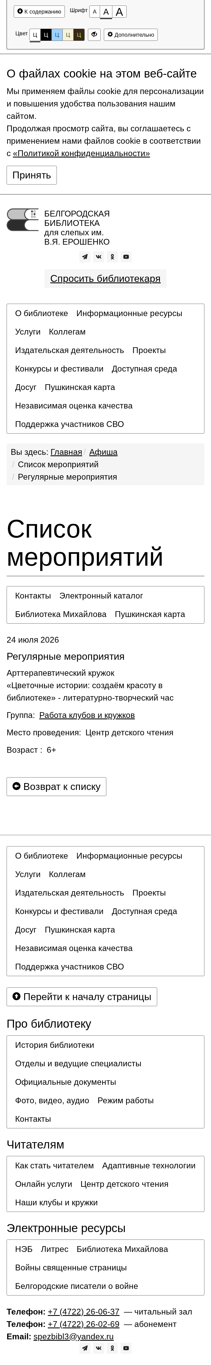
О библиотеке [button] (41, 313)
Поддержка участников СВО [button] (69, 424)
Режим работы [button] (126, 1100)
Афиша (103, 451)
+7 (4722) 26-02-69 (84, 1324)
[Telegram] (84, 256)
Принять (31, 175)
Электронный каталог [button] (101, 595)
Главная (66, 451)
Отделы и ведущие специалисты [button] (78, 1063)
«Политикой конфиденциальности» (81, 153)
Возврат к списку (61, 786)
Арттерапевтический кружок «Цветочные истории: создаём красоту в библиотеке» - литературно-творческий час (90, 685)
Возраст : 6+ (31, 749)
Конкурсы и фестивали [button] (59, 368)
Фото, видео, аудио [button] (52, 1100)
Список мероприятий (58, 464)
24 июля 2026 (33, 639)
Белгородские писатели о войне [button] (76, 1286)
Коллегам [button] (67, 331)
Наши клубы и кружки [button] (56, 1202)
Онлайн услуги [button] (43, 1183)
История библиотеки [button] (54, 1044)
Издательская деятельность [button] (69, 350)
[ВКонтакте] (98, 256)
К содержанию (42, 12)
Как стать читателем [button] (54, 1165)
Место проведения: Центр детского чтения (90, 732)
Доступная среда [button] (144, 368)
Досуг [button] (26, 387)
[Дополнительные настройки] (94, 35)
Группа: (71, 715)
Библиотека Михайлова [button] (61, 614)
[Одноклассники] (112, 256)
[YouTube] (126, 256)
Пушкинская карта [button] (80, 387)
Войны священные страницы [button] (71, 1267)
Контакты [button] (33, 595)
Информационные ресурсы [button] (129, 313)
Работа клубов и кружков (87, 715)
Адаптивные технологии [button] (149, 1165)
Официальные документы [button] (65, 1081)
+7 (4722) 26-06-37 (84, 1311)
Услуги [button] (28, 331)
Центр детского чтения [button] (124, 1183)
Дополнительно (133, 35)
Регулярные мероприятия (67, 476)
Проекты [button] (149, 350)
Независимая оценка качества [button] (74, 405)
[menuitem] (41, 313)
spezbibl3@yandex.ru (74, 1336)
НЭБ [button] (24, 1249)
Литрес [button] (54, 1249)
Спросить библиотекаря (105, 278)
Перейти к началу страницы (86, 996)
